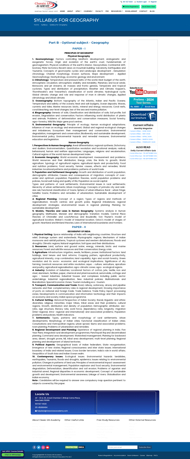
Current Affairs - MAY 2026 (140, 134)
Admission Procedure (40, 432)
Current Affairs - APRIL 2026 (141, 136)
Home (36, 25)
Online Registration (131, 6)
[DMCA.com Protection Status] (75, 447)
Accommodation (120, 455)
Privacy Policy (70, 426)
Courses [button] (88, 11)
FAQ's (156, 455)
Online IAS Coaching (104, 432)
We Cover (68, 437)
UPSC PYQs (101, 435)
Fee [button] (107, 11)
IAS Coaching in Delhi (105, 429)
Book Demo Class (148, 6)
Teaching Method (135, 437)
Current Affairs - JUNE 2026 (140, 131)
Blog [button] (152, 11)
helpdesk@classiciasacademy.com (52, 411)
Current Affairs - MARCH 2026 (141, 139)
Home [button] (62, 11)
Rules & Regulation (39, 435)
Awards (131, 426)
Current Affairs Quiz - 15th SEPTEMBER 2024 (143, 158)
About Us (35, 424)
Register (154, 2)
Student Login (142, 2)
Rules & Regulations (105, 455)
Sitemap (149, 455)
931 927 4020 (128, 2)
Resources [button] (116, 11)
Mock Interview (70, 435)
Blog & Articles (102, 437)
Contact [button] (143, 11)
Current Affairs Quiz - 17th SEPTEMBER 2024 (143, 153)
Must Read (101, 424)
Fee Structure (37, 437)
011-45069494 (41, 407)
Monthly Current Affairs (105, 426)
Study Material (70, 432)
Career (142, 455)
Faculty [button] (99, 11)
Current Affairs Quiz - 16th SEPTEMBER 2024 (143, 156)
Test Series (69, 429)
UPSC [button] (78, 11)
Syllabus (44, 25)
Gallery (131, 429)
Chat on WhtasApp (13, 455)
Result (131, 432)
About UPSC (133, 424)
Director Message (38, 426)
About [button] (70, 11)
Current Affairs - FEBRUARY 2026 (142, 142)
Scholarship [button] (131, 11)
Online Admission (71, 424)
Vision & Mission (38, 429)
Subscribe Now (145, 447)
